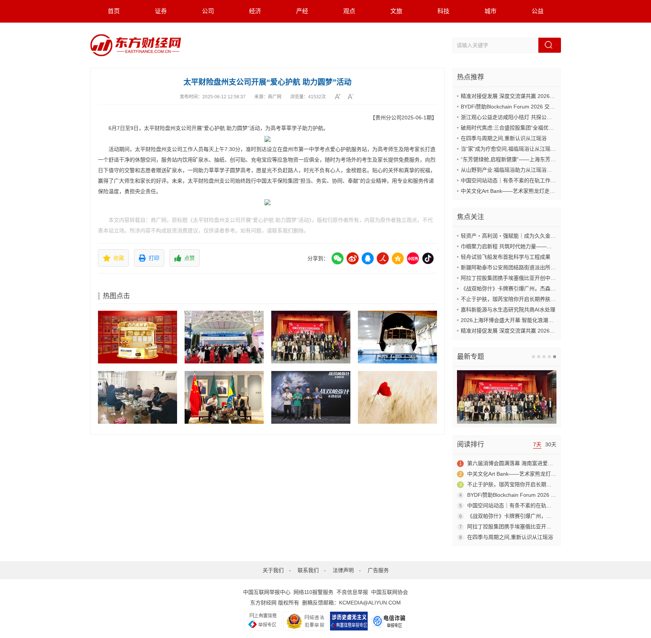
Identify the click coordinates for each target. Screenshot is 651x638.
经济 (255, 11)
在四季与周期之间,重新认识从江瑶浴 (504, 138)
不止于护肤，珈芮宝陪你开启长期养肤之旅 (511, 299)
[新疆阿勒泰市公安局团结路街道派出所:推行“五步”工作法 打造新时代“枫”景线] (137, 397)
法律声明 (343, 570)
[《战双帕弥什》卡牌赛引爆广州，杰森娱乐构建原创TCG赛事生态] (310, 397)
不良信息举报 (352, 592)
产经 (302, 11)
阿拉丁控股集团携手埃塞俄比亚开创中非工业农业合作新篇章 (532, 278)
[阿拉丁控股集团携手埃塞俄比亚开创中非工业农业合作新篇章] (224, 397)
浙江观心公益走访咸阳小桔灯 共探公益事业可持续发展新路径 (533, 117)
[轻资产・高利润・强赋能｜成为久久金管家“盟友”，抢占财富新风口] (137, 337)
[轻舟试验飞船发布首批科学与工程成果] (397, 337)
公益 (538, 11)
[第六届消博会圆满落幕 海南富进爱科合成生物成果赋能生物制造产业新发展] (224, 337)
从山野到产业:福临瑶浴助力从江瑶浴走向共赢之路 (519, 170)
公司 (208, 11)
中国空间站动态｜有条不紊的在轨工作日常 (511, 180)
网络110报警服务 (313, 592)
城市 (490, 11)
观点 (349, 11)
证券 (161, 11)
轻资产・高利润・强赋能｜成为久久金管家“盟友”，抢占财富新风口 (539, 236)
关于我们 (273, 570)
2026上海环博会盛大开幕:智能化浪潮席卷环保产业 (520, 320)
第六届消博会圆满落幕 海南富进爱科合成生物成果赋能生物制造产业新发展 (555, 463)
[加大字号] (340, 96)
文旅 (396, 11)
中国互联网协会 (389, 592)
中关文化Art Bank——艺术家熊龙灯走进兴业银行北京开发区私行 (537, 191)
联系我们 (308, 570)
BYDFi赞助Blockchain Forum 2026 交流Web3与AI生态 (525, 107)
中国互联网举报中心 (266, 592)
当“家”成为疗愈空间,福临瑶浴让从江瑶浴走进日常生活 (524, 149)
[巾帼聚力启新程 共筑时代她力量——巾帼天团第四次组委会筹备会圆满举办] (310, 337)
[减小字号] (353, 96)
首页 (114, 11)
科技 (443, 11)
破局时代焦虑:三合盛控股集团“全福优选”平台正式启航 (524, 128)
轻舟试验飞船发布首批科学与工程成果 (505, 257)
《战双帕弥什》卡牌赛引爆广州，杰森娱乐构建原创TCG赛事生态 (537, 288)
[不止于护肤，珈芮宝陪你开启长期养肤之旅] (397, 397)
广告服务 (378, 570)
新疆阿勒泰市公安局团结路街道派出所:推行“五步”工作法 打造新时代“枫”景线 (550, 267)
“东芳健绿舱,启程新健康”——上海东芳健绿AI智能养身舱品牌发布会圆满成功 (550, 159)
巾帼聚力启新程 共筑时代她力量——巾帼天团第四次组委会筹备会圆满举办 (548, 246)
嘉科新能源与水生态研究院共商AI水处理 (508, 310)
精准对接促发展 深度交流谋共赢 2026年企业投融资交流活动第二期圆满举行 (550, 96)
